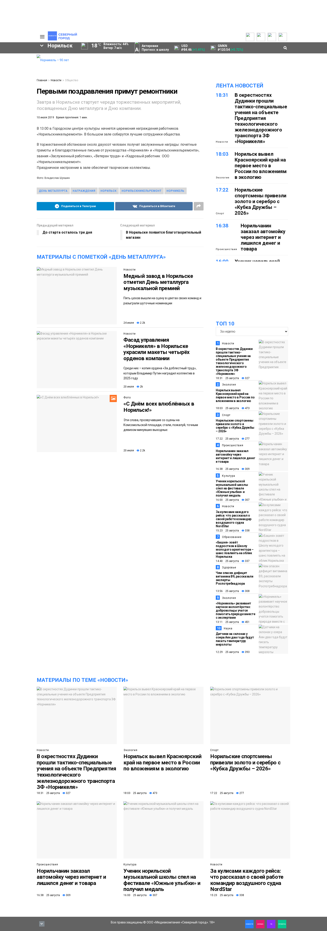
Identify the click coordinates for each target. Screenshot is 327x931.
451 (247, 622)
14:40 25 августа (227, 561)
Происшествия (226, 249)
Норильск (109, 190)
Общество (71, 80)
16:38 (222, 225)
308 (247, 591)
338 (247, 530)
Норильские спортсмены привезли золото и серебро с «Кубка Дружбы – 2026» (260, 201)
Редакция (12, 57)
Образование (232, 537)
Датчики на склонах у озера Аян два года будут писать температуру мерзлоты (235, 639)
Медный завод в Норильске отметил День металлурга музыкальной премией (158, 282)
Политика (12, 72)
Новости (56, 80)
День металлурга (53, 190)
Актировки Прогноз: (155, 47)
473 (247, 408)
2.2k (142, 322)
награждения (84, 190)
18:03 (222, 154)
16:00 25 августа (227, 499)
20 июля (128, 386)
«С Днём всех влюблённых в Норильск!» (158, 407)
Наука (228, 628)
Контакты (12, 67)
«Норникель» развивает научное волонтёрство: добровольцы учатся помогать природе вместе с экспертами (235, 610)
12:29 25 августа (227, 652)
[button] (18, 91)
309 (247, 469)
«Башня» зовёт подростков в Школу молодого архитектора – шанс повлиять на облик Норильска (235, 549)
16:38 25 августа (227, 469)
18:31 (222, 95)
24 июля (128, 322)
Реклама (11, 62)
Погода (10, 86)
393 (247, 652)
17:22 (222, 190)
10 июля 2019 (45, 117)
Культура (228, 475)
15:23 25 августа (227, 530)
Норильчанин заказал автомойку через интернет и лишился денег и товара (263, 237)
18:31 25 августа (227, 378)
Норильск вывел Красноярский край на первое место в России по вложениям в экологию (261, 165)
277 (247, 438)
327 (247, 378)
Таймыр (14, 120)
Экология (222, 177)
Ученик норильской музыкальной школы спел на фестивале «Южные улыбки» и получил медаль (232, 488)
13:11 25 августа (227, 622)
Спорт (220, 213)
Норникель (175, 190)
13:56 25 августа (227, 591)
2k (141, 386)
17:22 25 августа (227, 438)
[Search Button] (26, 164)
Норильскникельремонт (141, 190)
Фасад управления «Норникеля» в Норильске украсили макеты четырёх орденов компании (156, 349)
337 (247, 561)
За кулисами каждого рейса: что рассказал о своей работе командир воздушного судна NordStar (233, 519)
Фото (127, 397)
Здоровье (229, 567)
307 (247, 499)
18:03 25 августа (227, 408)
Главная (42, 80)
